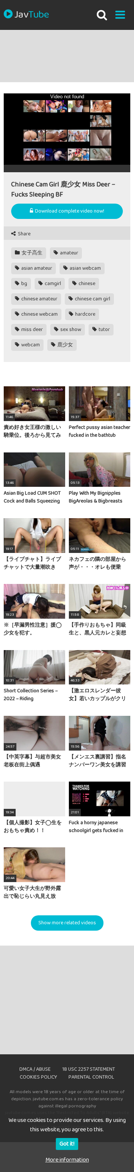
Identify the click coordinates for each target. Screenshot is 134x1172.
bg (23, 283)
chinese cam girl (92, 299)
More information (67, 1160)
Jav (32, 15)
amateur (68, 253)
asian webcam (84, 268)
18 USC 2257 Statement (88, 1069)
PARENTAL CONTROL (91, 1077)
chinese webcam (39, 314)
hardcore (84, 314)
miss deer (31, 329)
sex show (70, 329)
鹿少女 (64, 345)
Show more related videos (67, 923)
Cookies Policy (38, 1077)
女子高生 (31, 253)
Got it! (67, 1143)
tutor (104, 329)
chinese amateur (38, 299)
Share (24, 234)
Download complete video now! (69, 211)
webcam (30, 345)
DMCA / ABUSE (35, 1069)
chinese (86, 283)
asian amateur (36, 268)
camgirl (52, 283)
